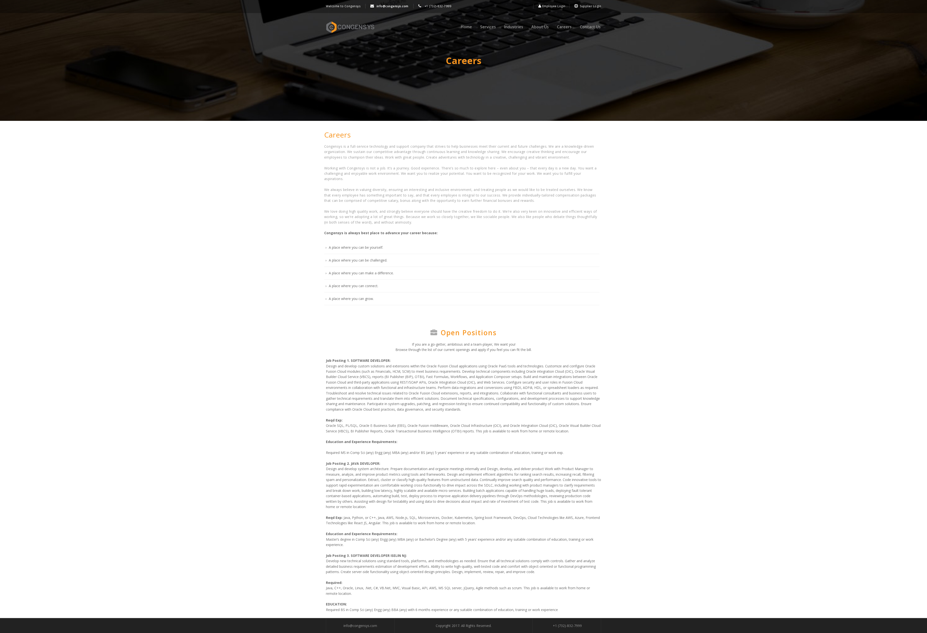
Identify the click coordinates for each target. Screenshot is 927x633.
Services (488, 26)
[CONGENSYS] (350, 27)
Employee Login (553, 6)
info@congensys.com (392, 6)
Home (466, 26)
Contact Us (590, 26)
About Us (540, 26)
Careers (564, 26)
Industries (513, 26)
